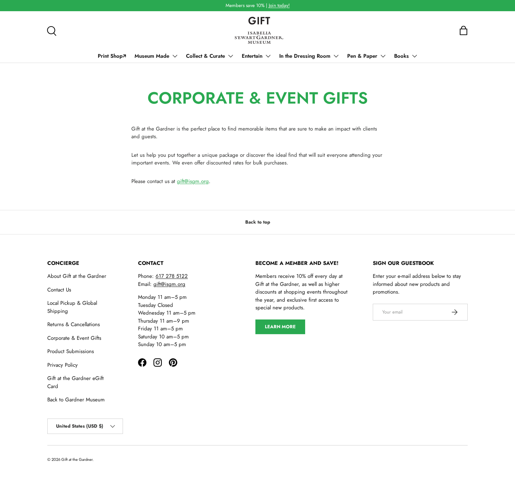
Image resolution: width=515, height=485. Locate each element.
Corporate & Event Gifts (74, 338)
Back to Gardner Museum (76, 399)
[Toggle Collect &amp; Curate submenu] (230, 56)
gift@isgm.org (193, 181)
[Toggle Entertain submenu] (268, 56)
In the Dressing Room (304, 56)
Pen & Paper (362, 56)
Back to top (257, 222)
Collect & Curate (205, 56)
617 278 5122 (172, 276)
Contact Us (59, 290)
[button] (463, 30)
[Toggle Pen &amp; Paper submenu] (383, 56)
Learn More (280, 326)
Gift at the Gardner (76, 459)
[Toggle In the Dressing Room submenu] (336, 56)
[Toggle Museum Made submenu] (175, 56)
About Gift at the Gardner (76, 276)
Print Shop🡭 (112, 56)
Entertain (252, 56)
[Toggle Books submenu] (414, 56)
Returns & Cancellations (73, 324)
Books (401, 56)
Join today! (279, 5)
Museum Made (152, 56)
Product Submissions (70, 351)
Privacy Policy (62, 365)
